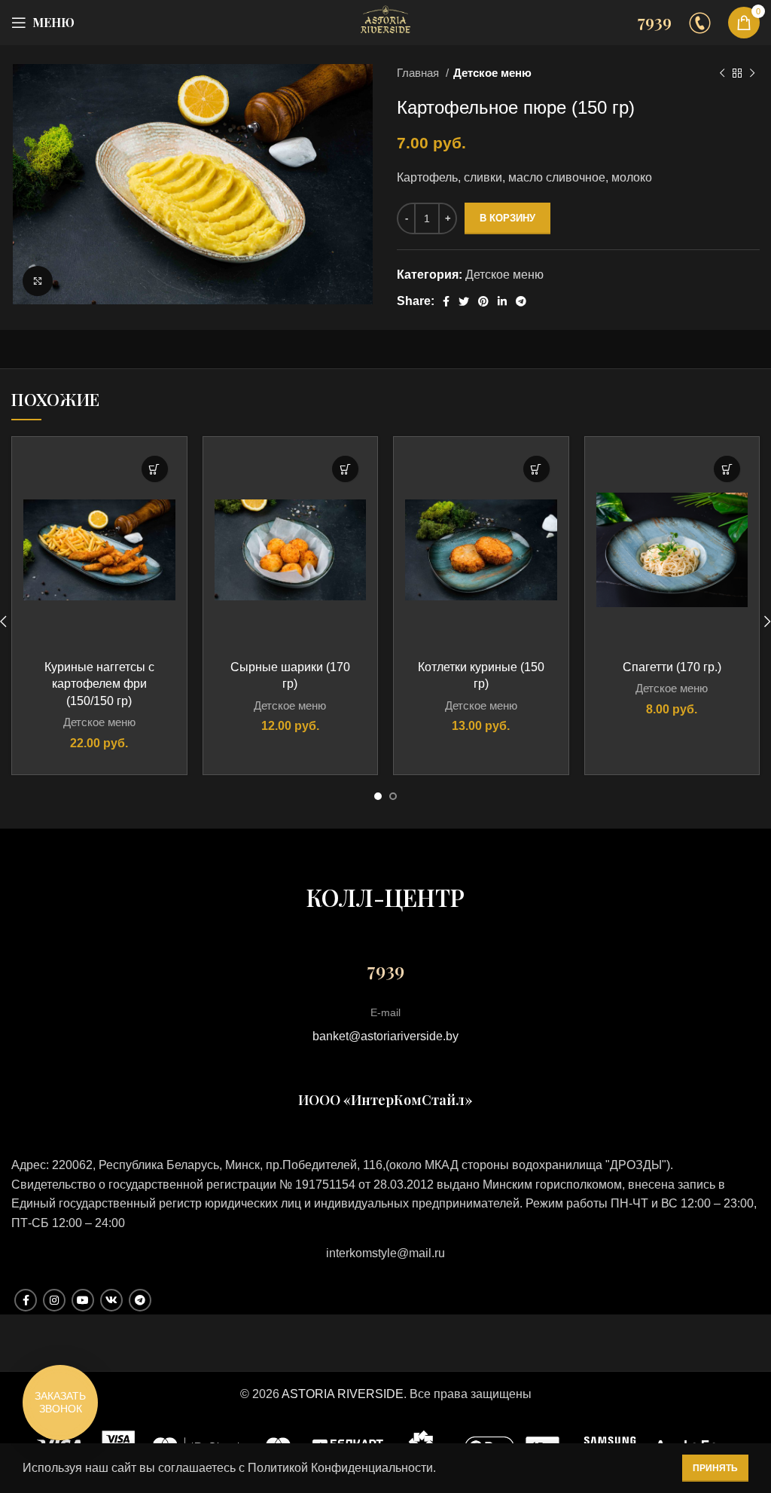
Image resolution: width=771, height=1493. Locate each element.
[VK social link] (111, 1300)
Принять (715, 1468)
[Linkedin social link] (502, 301)
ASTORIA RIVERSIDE (343, 1394)
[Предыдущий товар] (722, 73)
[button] (155, 469)
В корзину (507, 218)
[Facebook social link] (446, 301)
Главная (419, 72)
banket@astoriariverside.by (385, 1036)
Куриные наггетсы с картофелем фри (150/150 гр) (99, 684)
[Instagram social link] (54, 1300)
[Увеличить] (38, 281)
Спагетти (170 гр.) (672, 667)
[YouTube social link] (83, 1300)
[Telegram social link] (521, 301)
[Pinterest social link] (483, 301)
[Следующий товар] (752, 73)
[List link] (385, 1253)
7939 (655, 21)
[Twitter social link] (464, 301)
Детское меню (492, 72)
